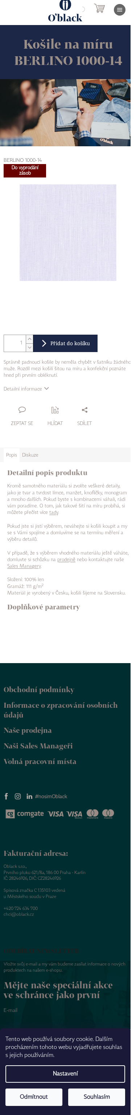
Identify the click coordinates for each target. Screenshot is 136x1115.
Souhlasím (97, 1097)
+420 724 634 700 (21, 908)
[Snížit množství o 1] (29, 347)
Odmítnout (34, 1097)
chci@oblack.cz (19, 914)
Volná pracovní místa (40, 761)
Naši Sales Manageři (38, 746)
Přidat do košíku (70, 343)
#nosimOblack (51, 796)
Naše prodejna (28, 730)
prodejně (66, 559)
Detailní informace (23, 389)
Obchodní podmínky (39, 689)
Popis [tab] (11, 455)
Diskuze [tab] (30, 455)
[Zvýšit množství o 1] (29, 339)
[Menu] (119, 10)
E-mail (10, 1010)
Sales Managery (24, 566)
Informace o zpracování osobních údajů (61, 710)
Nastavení (65, 1074)
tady (53, 512)
